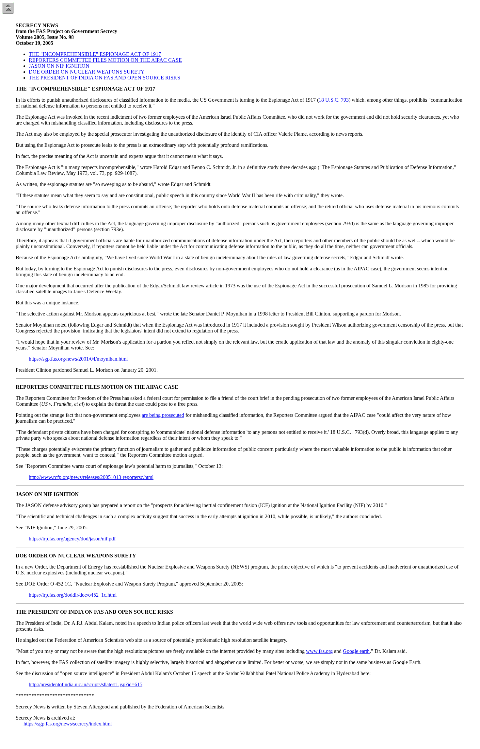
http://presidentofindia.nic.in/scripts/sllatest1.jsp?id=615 (85, 684)
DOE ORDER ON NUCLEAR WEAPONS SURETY (87, 72)
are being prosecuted (163, 415)
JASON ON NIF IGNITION (59, 66)
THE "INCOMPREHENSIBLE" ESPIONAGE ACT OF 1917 (95, 54)
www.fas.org (319, 651)
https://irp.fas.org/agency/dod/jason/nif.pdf (72, 538)
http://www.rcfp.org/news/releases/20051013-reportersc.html (91, 477)
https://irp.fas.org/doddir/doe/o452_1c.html (73, 595)
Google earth (356, 651)
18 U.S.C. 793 (334, 100)
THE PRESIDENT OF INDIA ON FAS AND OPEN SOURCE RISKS (104, 77)
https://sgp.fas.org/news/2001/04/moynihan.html (78, 359)
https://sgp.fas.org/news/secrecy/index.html (68, 723)
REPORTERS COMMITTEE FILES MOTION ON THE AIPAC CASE (105, 60)
